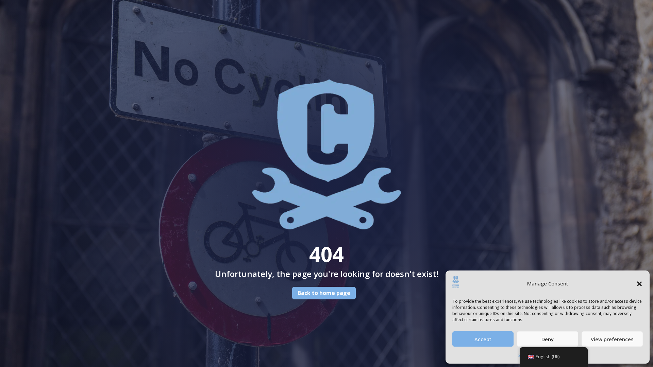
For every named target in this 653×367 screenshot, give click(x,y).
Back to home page (324, 293)
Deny (547, 339)
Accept (482, 339)
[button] (639, 283)
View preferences (612, 339)
